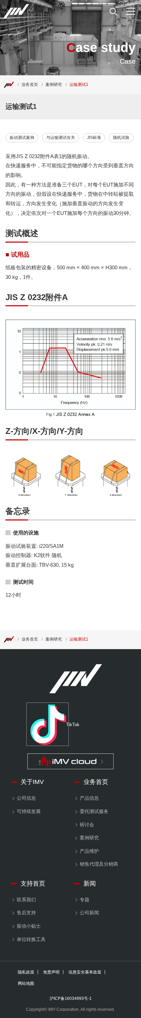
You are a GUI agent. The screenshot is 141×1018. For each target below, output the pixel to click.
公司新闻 (89, 912)
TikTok (67, 724)
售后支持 (26, 912)
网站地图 (26, 983)
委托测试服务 (94, 811)
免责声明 (51, 972)
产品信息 (89, 798)
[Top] (9, 84)
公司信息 (26, 798)
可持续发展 (29, 811)
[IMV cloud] (70, 761)
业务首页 (30, 84)
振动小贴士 (29, 926)
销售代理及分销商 (99, 864)
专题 (84, 899)
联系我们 (26, 899)
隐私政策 (26, 972)
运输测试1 (78, 84)
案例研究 (54, 84)
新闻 (90, 883)
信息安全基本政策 (84, 972)
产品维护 (89, 851)
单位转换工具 (31, 939)
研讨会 (87, 824)
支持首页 (33, 883)
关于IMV (32, 781)
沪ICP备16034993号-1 (71, 998)
